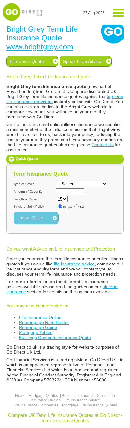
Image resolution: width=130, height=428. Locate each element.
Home (20, 396)
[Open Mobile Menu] (118, 13)
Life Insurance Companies (36, 405)
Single (67, 207)
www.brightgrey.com (39, 46)
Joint (83, 207)
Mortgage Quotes (43, 396)
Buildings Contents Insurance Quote (55, 337)
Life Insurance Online (40, 317)
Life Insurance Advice (81, 400)
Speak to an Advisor (83, 61)
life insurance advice (74, 263)
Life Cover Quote (27, 61)
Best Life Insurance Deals (84, 396)
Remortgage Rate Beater (44, 322)
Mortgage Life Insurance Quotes (89, 405)
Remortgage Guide (38, 327)
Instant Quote (31, 218)
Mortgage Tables (35, 332)
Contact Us (103, 144)
